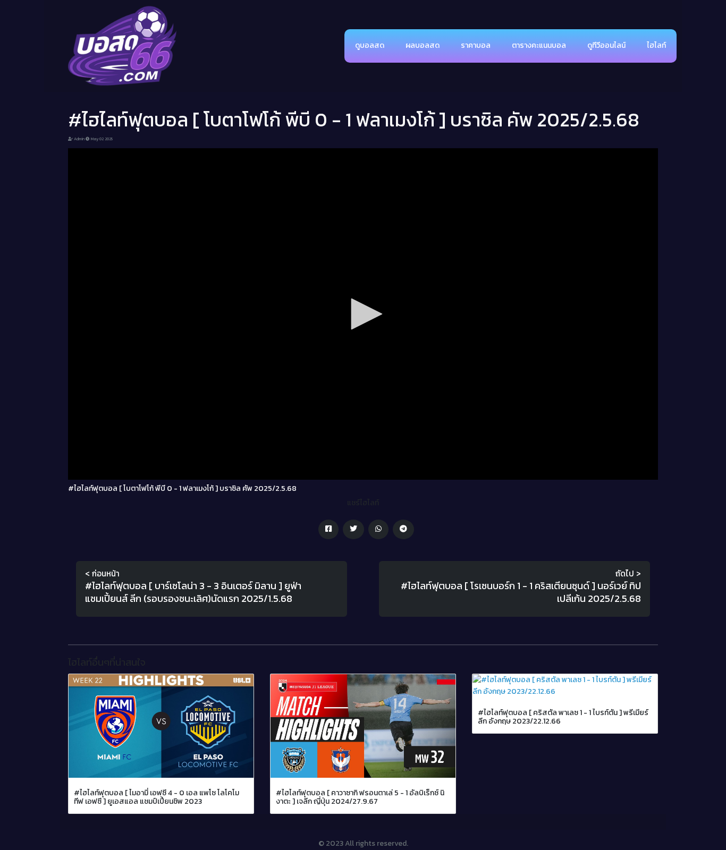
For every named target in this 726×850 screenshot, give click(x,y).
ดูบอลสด (369, 45)
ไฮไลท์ (656, 45)
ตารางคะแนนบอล (539, 45)
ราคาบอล (476, 45)
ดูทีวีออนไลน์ (606, 45)
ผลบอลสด (423, 45)
